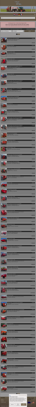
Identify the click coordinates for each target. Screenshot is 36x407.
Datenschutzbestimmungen (22, 395)
